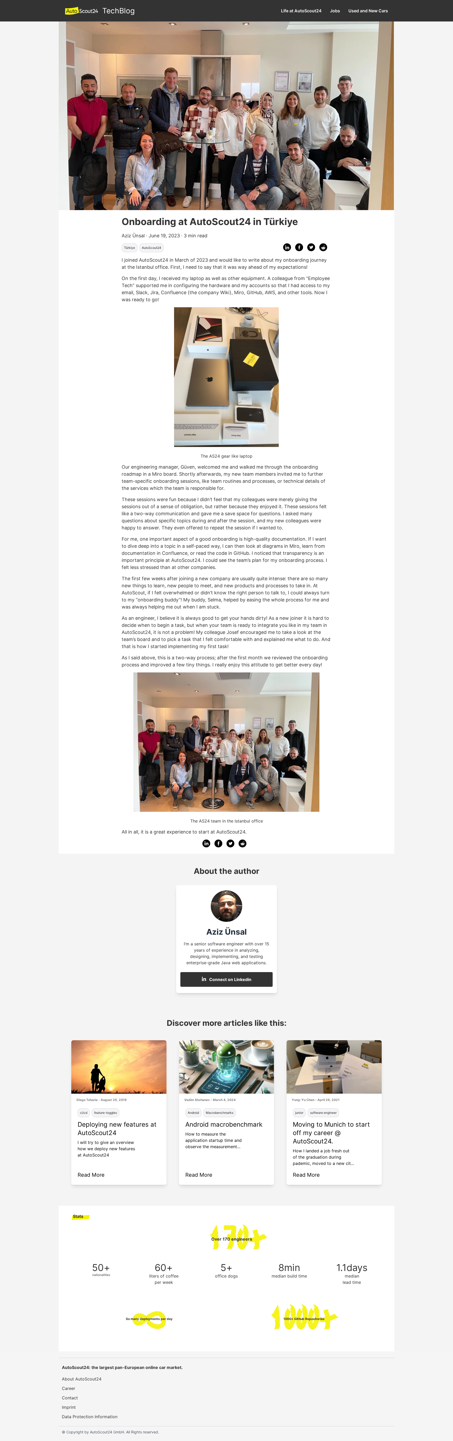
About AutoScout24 (81, 1379)
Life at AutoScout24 (301, 10)
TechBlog (118, 10)
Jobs (335, 10)
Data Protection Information (89, 1416)
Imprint (69, 1407)
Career (68, 1388)
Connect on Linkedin (230, 979)
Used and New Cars (368, 10)
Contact (70, 1397)
